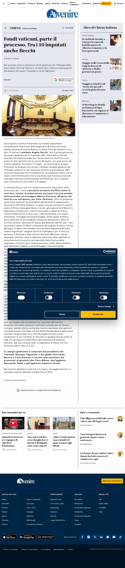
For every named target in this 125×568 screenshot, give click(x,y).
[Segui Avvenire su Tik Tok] (120, 537)
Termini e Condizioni (10, 549)
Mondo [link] (40, 3)
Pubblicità (79, 512)
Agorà (4, 516)
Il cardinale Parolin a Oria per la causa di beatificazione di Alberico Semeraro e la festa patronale (94, 45)
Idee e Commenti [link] (74, 3)
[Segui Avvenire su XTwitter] (95, 537)
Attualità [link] (21, 3)
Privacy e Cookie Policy (29, 549)
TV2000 (102, 508)
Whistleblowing (59, 549)
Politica (5, 508)
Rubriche (30, 516)
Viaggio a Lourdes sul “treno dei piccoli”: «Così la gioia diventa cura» (93, 88)
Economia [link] (86, 3)
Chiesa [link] (64, 3)
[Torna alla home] (5, 27)
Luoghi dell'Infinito (57, 520)
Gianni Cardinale (12, 58)
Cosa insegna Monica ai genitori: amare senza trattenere (93, 437)
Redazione (79, 504)
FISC (101, 512)
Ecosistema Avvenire (83, 508)
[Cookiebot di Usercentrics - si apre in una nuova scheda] (105, 252)
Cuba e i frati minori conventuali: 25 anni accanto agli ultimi (64, 441)
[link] (106, 3)
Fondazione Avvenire (83, 516)
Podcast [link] (55, 3)
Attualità (5, 504)
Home (4, 499)
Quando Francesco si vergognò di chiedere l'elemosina (12, 441)
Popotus (53, 512)
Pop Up (53, 516)
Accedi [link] (120, 3)
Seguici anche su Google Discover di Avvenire (41, 390)
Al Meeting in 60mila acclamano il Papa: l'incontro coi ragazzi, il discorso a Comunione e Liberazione (95, 110)
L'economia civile (57, 504)
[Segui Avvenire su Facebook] (82, 537)
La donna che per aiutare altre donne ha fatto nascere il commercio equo (96, 456)
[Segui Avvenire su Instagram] (88, 537)
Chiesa (4, 524)
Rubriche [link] (97, 3)
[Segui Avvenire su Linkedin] (101, 537)
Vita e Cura (31, 508)
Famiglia (30, 512)
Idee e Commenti (33, 499)
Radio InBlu (103, 504)
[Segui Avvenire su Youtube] (114, 537)
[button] (3, 3)
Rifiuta (62, 314)
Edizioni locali (55, 499)
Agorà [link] (47, 3)
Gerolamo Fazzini (89, 463)
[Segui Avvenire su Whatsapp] (107, 537)
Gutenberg (54, 508)
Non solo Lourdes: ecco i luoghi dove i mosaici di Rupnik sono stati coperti (37, 441)
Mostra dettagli (104, 307)
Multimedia (31, 520)
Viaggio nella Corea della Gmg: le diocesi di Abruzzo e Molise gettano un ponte (95, 67)
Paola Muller (87, 444)
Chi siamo (78, 499)
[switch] (48, 298)
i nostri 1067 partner (23, 264)
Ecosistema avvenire (35, 524)
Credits (70, 549)
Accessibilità (45, 549)
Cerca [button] (13, 3)
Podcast (5, 520)
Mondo (4, 512)
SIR (100, 499)
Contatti (78, 524)
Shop (77, 520)
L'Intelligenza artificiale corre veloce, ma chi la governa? (96, 420)
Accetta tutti (98, 314)
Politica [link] (31, 3)
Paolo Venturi (87, 425)
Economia (30, 504)
